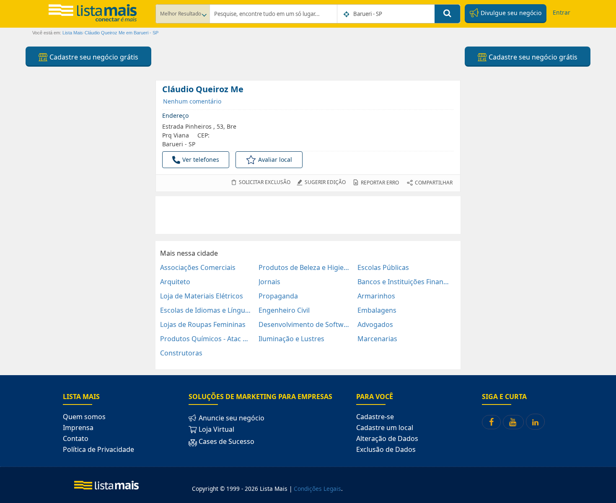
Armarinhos (376, 296)
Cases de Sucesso (225, 441)
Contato (75, 438)
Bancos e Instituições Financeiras (403, 281)
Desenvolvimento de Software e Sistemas (304, 324)
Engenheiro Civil (284, 310)
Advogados (375, 324)
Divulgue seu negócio (510, 13)
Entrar (561, 12)
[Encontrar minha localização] (347, 14)
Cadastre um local (384, 427)
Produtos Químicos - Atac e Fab (206, 338)
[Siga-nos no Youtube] (513, 422)
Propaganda (278, 296)
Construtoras (181, 353)
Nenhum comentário (192, 101)
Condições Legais (317, 489)
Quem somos (84, 416)
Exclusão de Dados (386, 449)
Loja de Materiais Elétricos (201, 296)
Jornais (269, 281)
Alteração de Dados (387, 438)
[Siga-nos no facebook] (491, 422)
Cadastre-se (375, 416)
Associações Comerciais (198, 267)
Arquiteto (175, 281)
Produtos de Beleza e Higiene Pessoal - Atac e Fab (304, 267)
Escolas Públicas (383, 267)
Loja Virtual (215, 429)
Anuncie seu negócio (230, 418)
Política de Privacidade (98, 449)
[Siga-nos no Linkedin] (535, 421)
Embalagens (376, 310)
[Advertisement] (308, 215)
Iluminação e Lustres (291, 338)
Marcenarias (377, 338)
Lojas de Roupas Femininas (203, 324)
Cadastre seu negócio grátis (93, 57)
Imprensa (78, 427)
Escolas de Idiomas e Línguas (206, 310)
